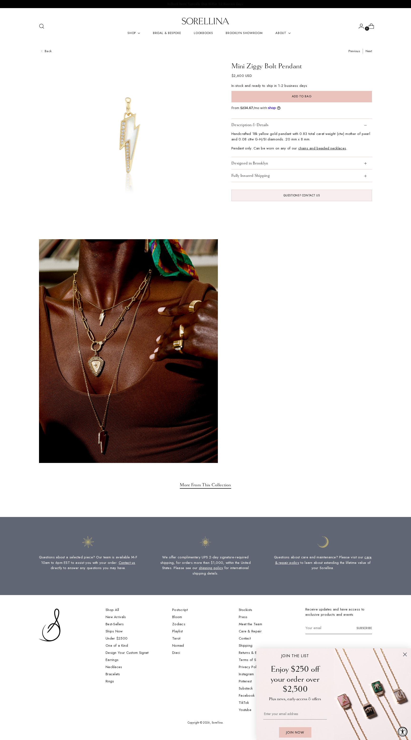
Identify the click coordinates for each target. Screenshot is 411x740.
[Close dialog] (405, 654)
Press (243, 617)
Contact (245, 638)
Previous (354, 51)
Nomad (178, 645)
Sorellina (217, 723)
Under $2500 (116, 638)
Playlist (177, 631)
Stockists (245, 609)
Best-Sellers (115, 624)
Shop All (112, 609)
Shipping (245, 645)
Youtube (245, 709)
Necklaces (114, 667)
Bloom (177, 617)
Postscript (180, 609)
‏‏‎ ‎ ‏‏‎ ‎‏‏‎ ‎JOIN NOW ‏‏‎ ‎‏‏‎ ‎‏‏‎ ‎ (295, 732)
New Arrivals (116, 617)
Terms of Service (252, 659)
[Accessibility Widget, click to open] (402, 731)
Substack (246, 688)
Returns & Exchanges (255, 652)
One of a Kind (117, 645)
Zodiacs (178, 624)
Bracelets (113, 674)
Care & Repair (250, 631)
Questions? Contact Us (302, 195)
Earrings (112, 659)
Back (48, 51)
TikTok (244, 702)
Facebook (246, 695)
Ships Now (114, 631)
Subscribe (364, 628)
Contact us (127, 562)
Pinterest (245, 681)
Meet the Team (250, 624)
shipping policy (211, 568)
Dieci (176, 652)
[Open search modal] (41, 26)
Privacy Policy (250, 667)
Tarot (176, 638)
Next (369, 51)
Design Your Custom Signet (127, 652)
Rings (110, 681)
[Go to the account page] (359, 26)
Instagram (246, 674)
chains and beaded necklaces (322, 148)
